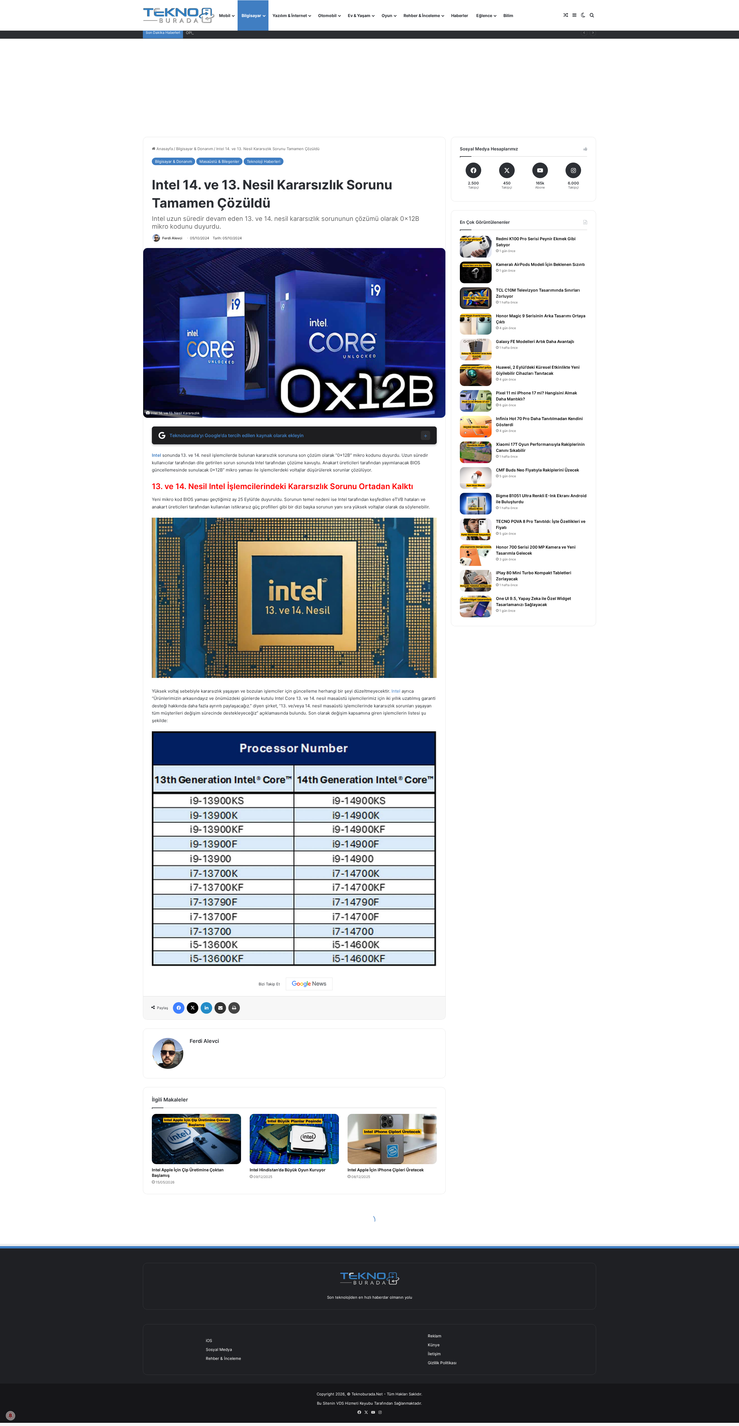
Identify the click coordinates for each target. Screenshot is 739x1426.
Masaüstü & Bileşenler (219, 161)
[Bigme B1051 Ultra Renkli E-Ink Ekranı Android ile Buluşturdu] (476, 504)
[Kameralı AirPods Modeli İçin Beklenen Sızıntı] (476, 272)
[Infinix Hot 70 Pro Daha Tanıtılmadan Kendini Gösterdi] (476, 426)
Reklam (434, 1336)
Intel (156, 455)
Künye (434, 1345)
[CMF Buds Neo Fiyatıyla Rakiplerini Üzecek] (476, 478)
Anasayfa (164, 148)
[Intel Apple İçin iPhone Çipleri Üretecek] (392, 1139)
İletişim (434, 1354)
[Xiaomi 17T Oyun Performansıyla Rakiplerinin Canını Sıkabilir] (476, 452)
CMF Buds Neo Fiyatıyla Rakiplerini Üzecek (537, 469)
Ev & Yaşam (359, 15)
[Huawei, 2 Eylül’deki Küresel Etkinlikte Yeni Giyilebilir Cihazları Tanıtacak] (476, 375)
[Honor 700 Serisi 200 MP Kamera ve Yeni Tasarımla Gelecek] (476, 555)
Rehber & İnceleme (422, 15)
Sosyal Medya (219, 1349)
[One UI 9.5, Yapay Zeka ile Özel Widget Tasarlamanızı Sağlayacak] (476, 606)
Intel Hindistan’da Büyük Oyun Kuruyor (288, 1169)
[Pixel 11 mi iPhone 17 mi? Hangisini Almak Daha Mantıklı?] (476, 401)
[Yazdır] (234, 1008)
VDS (340, 1403)
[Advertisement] (369, 87)
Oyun (387, 15)
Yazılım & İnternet (290, 15)
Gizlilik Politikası (442, 1362)
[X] (192, 1008)
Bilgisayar (251, 15)
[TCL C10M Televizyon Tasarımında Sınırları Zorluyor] (476, 298)
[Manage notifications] (10, 1415)
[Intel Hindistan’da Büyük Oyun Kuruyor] (294, 1139)
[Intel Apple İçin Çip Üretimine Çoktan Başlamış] (196, 1139)
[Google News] (309, 984)
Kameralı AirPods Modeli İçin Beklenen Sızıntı (540, 264)
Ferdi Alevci (172, 238)
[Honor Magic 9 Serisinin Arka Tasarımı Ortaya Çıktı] (476, 324)
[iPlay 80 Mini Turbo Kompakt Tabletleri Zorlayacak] (476, 581)
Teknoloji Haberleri (263, 161)
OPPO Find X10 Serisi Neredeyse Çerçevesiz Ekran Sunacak (239, 32)
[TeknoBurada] (179, 15)
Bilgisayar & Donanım (194, 148)
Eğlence (484, 15)
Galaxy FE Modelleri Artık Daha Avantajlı (535, 341)
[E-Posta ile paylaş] (220, 1008)
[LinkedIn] (206, 1008)
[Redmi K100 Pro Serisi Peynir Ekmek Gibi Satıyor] (476, 247)
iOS (209, 1340)
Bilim (508, 15)
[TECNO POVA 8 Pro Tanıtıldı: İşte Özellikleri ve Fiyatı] (476, 529)
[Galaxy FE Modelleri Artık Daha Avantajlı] (476, 349)
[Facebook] (178, 1008)
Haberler (459, 15)
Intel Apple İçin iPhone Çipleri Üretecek (386, 1169)
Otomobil (327, 15)
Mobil (224, 15)
